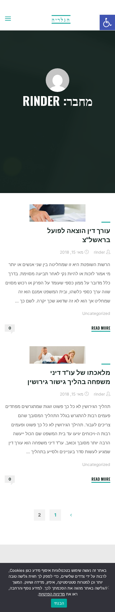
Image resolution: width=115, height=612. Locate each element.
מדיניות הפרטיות (52, 594)
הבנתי (59, 603)
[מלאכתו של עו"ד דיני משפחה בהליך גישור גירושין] (57, 361)
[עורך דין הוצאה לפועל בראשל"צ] (57, 219)
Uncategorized (96, 313)
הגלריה (61, 19)
